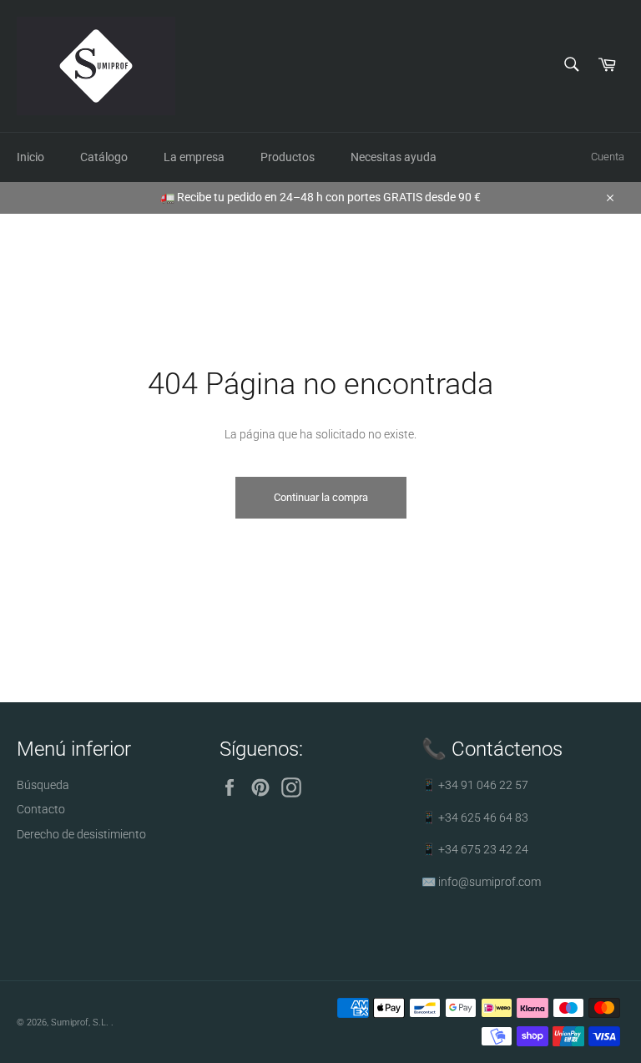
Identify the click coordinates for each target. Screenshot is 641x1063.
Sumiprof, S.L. (81, 1022)
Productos (287, 157)
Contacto (41, 809)
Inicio (30, 157)
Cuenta (607, 156)
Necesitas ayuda (394, 157)
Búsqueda (43, 785)
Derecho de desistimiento (81, 834)
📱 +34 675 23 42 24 (474, 849)
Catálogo (104, 157)
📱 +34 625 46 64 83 (474, 817)
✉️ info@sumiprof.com (481, 881)
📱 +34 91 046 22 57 (474, 785)
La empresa (194, 157)
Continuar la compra (321, 497)
